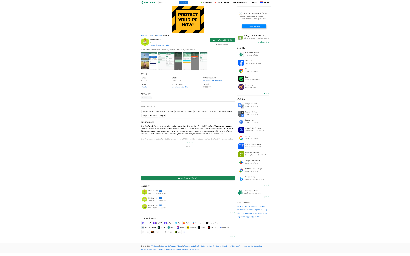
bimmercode (199, 223)
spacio (147, 232)
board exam (262, 213)
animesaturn (158, 232)
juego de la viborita (258, 206)
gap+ (266, 210)
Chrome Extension (222, 246)
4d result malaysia (243, 206)
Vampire (162, 116)
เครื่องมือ (144, 87)
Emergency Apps (147, 111)
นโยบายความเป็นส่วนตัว (191, 246)
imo (187, 232)
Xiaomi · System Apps (148, 249)
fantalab (182, 227)
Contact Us (210, 246)
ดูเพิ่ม (231, 212)
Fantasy (170, 111)
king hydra (213, 227)
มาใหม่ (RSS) (194, 249)
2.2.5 (144, 80)
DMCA (203, 246)
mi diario (258, 217)
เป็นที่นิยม (241, 99)
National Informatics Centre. (160, 45)
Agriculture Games (200, 111)
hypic (179, 232)
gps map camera (150, 227)
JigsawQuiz (258, 246)
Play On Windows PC (222, 44)
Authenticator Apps (225, 111)
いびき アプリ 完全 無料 (245, 217)
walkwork (148, 223)
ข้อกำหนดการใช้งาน (175, 246)
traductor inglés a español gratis (248, 210)
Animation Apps (180, 111)
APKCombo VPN (235, 246)
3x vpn (163, 227)
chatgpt (169, 232)
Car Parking (212, 111)
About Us (163, 246)
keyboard (225, 227)
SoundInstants (248, 246)
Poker (190, 111)
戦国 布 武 (240, 213)
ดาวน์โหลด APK (223, 40)
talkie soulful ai (213, 223)
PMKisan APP (147, 122)
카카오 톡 (193, 227)
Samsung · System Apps (166, 249)
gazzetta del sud (251, 213)
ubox (179, 223)
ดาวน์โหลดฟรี (262, 42)
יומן (262, 210)
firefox (188, 223)
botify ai (169, 223)
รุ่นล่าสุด (144, 73)
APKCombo (145, 35)
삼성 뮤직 (159, 223)
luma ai (203, 227)
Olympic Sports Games (149, 116)
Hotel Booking (160, 111)
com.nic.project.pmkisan (180, 87)
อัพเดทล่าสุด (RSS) (182, 249)
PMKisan (154, 39)
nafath (172, 227)
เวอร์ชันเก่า (145, 186)
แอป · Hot (241, 48)
